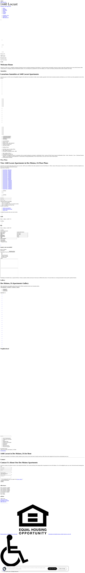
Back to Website (3, 249)
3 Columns (9, 287)
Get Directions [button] (3, 450)
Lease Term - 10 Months (7, 180)
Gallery (4, 11)
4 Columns (14, 287)
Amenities (4, 9)
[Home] (9, 5)
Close (2, 1)
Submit (2, 481)
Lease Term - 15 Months (7, 185)
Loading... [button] (2, 221)
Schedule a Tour (3, 6)
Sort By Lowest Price (7, 208)
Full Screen (2, 250)
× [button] (0, 244)
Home (4, 8)
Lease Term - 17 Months (7, 187)
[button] (44, 438)
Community (5, 290)
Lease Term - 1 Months (7, 170)
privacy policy (19, 479)
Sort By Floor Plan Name (7, 209)
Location (4, 12)
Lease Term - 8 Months (7, 178)
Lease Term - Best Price (7, 169)
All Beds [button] (4, 190)
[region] (36, 568)
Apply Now (9, 6)
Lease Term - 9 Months (7, 179)
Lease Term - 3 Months (7, 173)
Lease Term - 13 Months (7, 183)
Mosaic (18, 287)
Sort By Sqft (5, 210)
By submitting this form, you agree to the (9, 479)
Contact (4, 13)
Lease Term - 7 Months (7, 177)
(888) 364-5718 (3, 2)
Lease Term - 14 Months (7, 184)
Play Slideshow (3, 287)
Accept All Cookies (52, 568)
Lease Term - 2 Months (7, 171)
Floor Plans (5, 10)
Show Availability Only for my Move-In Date (10, 203)
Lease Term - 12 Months (7, 182)
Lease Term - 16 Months (7, 186)
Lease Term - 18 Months (7, 188)
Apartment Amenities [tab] (6, 137)
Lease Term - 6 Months (7, 176)
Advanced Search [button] (3, 201)
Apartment (5, 289)
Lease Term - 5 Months (7, 175)
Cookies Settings (62, 568)
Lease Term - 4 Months (7, 174)
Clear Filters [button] (9, 201)
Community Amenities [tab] (7, 136)
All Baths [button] (4, 194)
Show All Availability (6, 202)
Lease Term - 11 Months (7, 181)
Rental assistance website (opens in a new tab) (8, 534)
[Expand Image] (44, 294)
